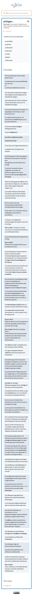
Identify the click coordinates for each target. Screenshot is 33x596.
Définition (8, 31)
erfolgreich (7, 586)
